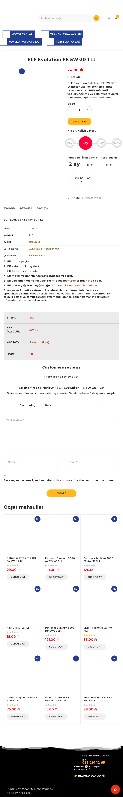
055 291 (88, 762)
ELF (32, 317)
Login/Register (109, 18)
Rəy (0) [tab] (42, 208)
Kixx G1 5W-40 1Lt (18, 627)
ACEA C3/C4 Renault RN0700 (44, 249)
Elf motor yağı (91, 198)
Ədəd (71, 103)
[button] (18, 577)
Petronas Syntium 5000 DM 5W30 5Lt (60, 629)
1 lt (31, 354)
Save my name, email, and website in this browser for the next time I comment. (59, 480)
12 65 (100, 762)
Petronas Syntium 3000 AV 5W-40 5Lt (60, 559)
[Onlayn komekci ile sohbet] (115, 789)
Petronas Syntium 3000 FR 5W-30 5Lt (98, 559)
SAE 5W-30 (34, 242)
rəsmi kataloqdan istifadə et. (78, 285)
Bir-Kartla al (82, 179)
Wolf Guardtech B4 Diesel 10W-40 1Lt (57, 699)
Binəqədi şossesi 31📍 (88, 768)
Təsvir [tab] (9, 208)
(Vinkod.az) (22, 792)
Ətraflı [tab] (26, 208)
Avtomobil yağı (40, 342)
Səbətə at (80, 121)
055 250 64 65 (76, 6)
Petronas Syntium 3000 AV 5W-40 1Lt (22, 559)
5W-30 (33, 329)
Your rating (28, 405)
